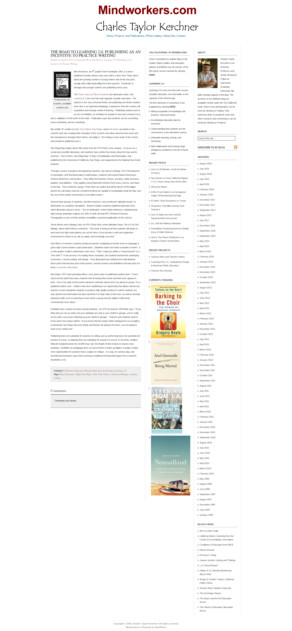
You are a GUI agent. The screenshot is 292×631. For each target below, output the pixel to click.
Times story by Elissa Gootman (93, 94)
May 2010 (204, 458)
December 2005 (207, 504)
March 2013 (205, 313)
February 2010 (207, 473)
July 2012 (204, 339)
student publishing (119, 374)
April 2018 (204, 184)
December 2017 (207, 200)
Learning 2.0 (80, 98)
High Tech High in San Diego (88, 129)
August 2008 (206, 484)
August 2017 (206, 215)
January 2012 (206, 360)
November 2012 (207, 329)
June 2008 (205, 489)
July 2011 (204, 391)
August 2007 (206, 499)
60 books (114, 129)
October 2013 (206, 277)
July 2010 (204, 448)
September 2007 (208, 494)
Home (109, 35)
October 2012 (206, 334)
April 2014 (204, 246)
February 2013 (207, 318)
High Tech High (83, 374)
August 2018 (206, 174)
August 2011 (206, 386)
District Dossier (207, 550)
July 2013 (204, 293)
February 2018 (207, 189)
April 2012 (204, 344)
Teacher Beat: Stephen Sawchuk (215, 588)
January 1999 (206, 515)
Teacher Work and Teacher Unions (168, 257)
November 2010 (207, 432)
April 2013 (204, 308)
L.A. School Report (209, 565)
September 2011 (207, 380)
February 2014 (207, 256)
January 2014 (206, 262)
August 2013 (206, 287)
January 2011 (206, 422)
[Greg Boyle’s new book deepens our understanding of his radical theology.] (168, 337)
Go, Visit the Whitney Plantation (166, 223)
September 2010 (208, 437)
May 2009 (204, 479)
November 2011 (207, 370)
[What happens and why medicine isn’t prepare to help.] (166, 384)
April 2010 (204, 463)
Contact (181, 35)
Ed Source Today (208, 555)
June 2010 (205, 453)
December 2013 (207, 267)
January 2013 (206, 324)
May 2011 (204, 401)
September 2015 (208, 231)
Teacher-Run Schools (161, 270)
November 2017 (207, 205)
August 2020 (206, 163)
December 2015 (207, 225)
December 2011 (207, 365)
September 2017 (208, 210)
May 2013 (204, 303)
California (68, 370)
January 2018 (206, 194)
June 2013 (205, 298)
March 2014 (205, 251)
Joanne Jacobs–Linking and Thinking (217, 560)
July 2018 (204, 179)
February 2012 (207, 355)
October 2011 (206, 375)
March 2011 (205, 411)
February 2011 (207, 417)
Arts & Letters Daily (209, 531)
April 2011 (204, 406)
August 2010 (206, 442)
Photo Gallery (154, 35)
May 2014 (204, 241)
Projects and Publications (129, 35)
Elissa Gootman (67, 374)
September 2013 (208, 282)
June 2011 (205, 396)
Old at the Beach (159, 187)
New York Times (101, 374)
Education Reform (83, 370)
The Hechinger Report (210, 593)
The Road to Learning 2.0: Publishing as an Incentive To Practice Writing (96, 53)
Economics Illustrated (67, 267)
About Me (169, 35)
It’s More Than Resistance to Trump (168, 201)
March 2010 (205, 468)
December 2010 (207, 427)
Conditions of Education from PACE (216, 545)
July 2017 (204, 220)
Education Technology (103, 370)
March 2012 (205, 349)
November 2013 (207, 272)
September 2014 (208, 236)
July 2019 (204, 169)
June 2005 (205, 510)
